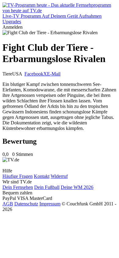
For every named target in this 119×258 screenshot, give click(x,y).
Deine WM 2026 (77, 187)
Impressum (49, 203)
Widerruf (59, 176)
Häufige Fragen (17, 176)
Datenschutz (26, 203)
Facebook (33, 73)
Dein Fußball (47, 187)
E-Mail (53, 73)
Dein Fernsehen (17, 187)
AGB (7, 203)
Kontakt (41, 176)
